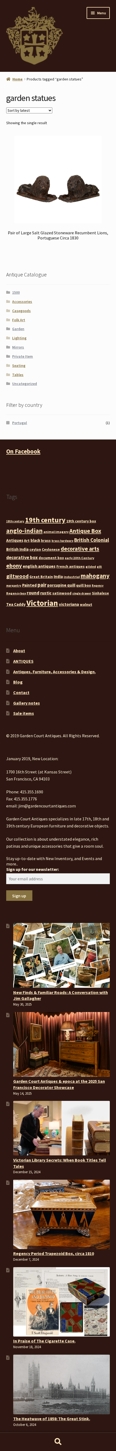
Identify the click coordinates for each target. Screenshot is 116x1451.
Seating (18, 365)
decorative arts (80, 548)
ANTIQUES (23, 661)
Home (17, 79)
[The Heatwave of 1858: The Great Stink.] (61, 1384)
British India (17, 549)
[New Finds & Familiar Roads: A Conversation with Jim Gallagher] (61, 955)
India (58, 576)
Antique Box (85, 531)
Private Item (22, 356)
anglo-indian (24, 531)
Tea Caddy (16, 604)
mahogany (95, 576)
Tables (17, 374)
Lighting (19, 338)
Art (27, 540)
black (35, 540)
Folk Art (18, 319)
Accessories (22, 301)
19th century (45, 519)
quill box (83, 585)
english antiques (39, 566)
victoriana (69, 604)
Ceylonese (51, 549)
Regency (98, 585)
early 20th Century (79, 558)
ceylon (35, 549)
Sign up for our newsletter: (32, 869)
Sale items (23, 713)
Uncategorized (24, 383)
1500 (16, 292)
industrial (72, 577)
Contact (21, 692)
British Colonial (91, 540)
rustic (46, 593)
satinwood (61, 593)
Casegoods (21, 310)
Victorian (42, 603)
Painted (29, 585)
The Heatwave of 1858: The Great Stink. (51, 1418)
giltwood (17, 576)
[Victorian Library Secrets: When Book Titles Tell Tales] (61, 1128)
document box (51, 557)
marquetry (13, 585)
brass (46, 540)
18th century (15, 521)
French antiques (70, 566)
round (33, 593)
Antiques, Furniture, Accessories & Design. (54, 671)
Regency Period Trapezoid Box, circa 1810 (53, 1253)
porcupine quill (61, 585)
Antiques (14, 540)
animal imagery (56, 532)
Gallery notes (26, 703)
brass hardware (62, 541)
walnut (86, 604)
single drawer (81, 593)
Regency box (16, 593)
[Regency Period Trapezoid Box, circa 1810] (61, 1214)
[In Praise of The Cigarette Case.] (61, 1302)
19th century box (81, 521)
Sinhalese (100, 593)
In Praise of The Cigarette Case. (44, 1341)
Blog (18, 682)
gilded (91, 566)
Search (58, 1442)
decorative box (22, 557)
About (19, 650)
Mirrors (18, 347)
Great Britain (41, 576)
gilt (99, 567)
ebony (14, 565)
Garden (18, 328)
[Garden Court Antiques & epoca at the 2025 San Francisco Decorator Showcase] (61, 1044)
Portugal (19, 422)
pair (41, 584)
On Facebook (23, 451)
